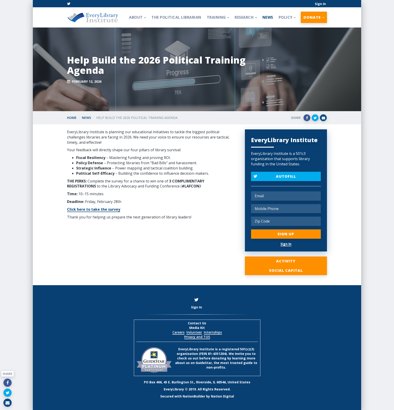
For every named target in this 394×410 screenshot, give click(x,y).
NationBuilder (194, 396)
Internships (213, 332)
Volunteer (194, 332)
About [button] (136, 17)
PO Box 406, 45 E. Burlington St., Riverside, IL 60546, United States (197, 382)
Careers (178, 332)
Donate (312, 17)
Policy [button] (286, 17)
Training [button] (217, 17)
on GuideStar (201, 363)
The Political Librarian (176, 17)
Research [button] (245, 17)
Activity (286, 261)
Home (72, 117)
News (267, 17)
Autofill (286, 176)
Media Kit (197, 327)
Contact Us (197, 323)
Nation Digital (222, 396)
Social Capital (286, 270)
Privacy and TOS (197, 337)
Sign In (320, 4)
